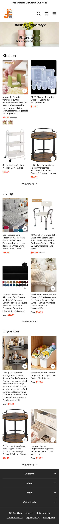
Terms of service (14, 517)
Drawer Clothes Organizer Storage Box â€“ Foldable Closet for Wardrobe (42, 450)
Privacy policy (43, 513)
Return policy (49, 517)
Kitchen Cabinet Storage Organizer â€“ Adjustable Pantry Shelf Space (43, 375)
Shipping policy (32, 517)
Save (9, 63)
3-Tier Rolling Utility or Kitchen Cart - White (14, 166)
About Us (29, 513)
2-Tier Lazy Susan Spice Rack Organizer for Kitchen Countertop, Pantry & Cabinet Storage (43, 169)
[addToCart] (53, 91)
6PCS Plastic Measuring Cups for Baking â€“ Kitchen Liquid (42, 100)
